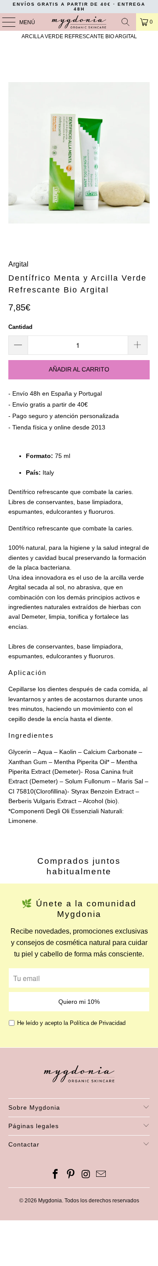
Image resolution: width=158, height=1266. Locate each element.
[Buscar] (125, 22)
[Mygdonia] (79, 22)
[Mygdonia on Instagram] (86, 1175)
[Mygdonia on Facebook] (55, 1175)
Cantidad (20, 327)
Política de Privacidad (98, 1023)
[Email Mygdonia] (101, 1175)
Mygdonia (50, 1200)
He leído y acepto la (71, 1023)
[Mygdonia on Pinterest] (71, 1175)
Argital (18, 264)
